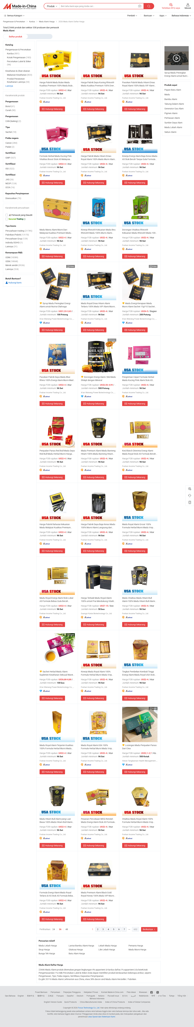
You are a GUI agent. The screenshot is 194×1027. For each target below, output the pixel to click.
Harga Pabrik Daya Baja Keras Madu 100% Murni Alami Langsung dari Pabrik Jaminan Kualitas (98, 526)
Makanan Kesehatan (19, 74)
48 (66, 929)
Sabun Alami (170, 132)
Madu (167, 94)
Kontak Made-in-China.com (112, 992)
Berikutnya (148, 929)
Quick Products (70, 1002)
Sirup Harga (44, 949)
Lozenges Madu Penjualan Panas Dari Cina (139, 747)
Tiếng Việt (181, 995)
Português (91, 995)
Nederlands (143, 995)
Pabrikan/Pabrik (17, 234)
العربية (133, 995)
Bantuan (148, 15)
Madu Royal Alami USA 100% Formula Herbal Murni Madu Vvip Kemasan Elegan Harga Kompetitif (97, 747)
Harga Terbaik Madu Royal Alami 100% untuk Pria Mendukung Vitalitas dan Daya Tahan (98, 599)
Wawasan (143, 992)
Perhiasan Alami (172, 117)
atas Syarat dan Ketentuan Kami (102, 1016)
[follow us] (157, 992)
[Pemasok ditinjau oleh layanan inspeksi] (18, 215)
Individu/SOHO (14, 242)
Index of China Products (115, 1002)
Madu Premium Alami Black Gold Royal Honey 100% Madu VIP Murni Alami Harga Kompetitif (97, 894)
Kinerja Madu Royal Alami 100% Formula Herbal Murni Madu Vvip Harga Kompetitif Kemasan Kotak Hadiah (97, 673)
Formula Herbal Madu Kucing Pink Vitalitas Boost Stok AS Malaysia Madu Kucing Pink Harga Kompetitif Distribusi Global (56, 158)
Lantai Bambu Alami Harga (81, 945)
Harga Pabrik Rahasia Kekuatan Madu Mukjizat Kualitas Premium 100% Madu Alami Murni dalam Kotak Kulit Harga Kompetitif (57, 526)
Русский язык (113, 995)
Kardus (13, 53)
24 (53, 929)
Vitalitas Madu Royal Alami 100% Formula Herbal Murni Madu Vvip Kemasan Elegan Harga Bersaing (137, 820)
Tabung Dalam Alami (174, 103)
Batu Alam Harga (77, 953)
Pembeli (131, 15)
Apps (161, 15)
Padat (9, 146)
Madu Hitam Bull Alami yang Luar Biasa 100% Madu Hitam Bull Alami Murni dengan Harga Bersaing (56, 820)
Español (70, 995)
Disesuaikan (13, 198)
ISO (9, 168)
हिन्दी (153, 995)
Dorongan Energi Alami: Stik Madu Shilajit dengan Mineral (98, 379)
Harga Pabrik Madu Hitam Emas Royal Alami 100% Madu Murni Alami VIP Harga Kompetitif (98, 158)
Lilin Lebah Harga (107, 949)
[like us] (151, 992)
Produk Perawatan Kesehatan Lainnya (18, 80)
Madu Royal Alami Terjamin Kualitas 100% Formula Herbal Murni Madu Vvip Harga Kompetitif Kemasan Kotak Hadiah (56, 747)
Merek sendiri (15, 265)
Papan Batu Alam (172, 89)
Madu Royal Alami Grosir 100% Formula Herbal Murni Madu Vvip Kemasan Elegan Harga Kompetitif (138, 526)
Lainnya (9, 85)
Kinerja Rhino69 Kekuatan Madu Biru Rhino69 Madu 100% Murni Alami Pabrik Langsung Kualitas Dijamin (98, 231)
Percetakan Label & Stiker (19, 63)
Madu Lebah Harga (48, 945)
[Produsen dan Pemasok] (19, 6)
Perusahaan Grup (16, 238)
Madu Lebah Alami (173, 127)
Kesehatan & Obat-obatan (17, 70)
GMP (10, 157)
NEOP (11, 183)
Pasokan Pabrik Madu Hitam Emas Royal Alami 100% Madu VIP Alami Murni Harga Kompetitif (138, 84)
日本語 (50, 995)
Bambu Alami (170, 99)
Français (60, 995)
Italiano (101, 995)
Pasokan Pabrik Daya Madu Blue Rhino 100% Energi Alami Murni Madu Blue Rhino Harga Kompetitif (57, 379)
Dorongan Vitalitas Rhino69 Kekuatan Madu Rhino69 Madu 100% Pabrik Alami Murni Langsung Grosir (139, 231)
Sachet (10, 132)
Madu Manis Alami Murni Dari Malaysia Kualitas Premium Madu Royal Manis (55, 231)
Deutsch (80, 995)
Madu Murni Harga (137, 949)
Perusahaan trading (18, 230)
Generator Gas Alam (174, 108)
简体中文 (30, 995)
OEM (11, 261)
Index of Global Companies (139, 1002)
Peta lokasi (131, 992)
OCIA (10, 187)
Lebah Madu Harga (108, 945)
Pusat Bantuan (41, 992)
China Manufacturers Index (91, 1002)
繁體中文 (41, 995)
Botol (10, 106)
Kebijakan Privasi (91, 992)
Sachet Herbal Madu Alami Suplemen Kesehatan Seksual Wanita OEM (57, 673)
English (21, 995)
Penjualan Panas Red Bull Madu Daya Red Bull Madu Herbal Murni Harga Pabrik (57, 452)
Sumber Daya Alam (173, 122)
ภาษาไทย (162, 995)
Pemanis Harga (136, 945)
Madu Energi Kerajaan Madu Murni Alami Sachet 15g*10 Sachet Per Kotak (138, 305)
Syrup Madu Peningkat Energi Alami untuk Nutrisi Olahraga (55, 305)
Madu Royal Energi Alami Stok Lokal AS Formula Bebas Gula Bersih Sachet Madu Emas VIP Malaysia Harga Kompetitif (56, 599)
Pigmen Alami (170, 113)
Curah (10, 110)
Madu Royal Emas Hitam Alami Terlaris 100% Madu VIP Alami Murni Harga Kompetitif (98, 305)
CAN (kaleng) (13, 121)
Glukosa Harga (76, 949)
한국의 (125, 995)
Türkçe (171, 995)
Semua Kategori (14, 15)
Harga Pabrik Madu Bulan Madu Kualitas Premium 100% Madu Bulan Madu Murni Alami (57, 84)
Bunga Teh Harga (47, 953)
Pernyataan (55, 992)
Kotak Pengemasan (19, 57)
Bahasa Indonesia (97, 998)
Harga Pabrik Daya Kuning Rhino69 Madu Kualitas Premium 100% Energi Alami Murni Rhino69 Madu (98, 84)
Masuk (188, 8)
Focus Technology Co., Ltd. (89, 1007)
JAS (9, 179)
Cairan (11, 142)
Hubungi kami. (15, 282)
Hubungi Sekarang (54, 109)
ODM (11, 257)
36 (60, 929)
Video (71, 266)
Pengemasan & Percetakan (18, 49)
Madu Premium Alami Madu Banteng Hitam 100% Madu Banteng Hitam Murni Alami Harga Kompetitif (98, 452)
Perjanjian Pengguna (72, 992)
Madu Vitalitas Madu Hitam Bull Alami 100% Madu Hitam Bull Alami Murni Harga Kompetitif (138, 599)
